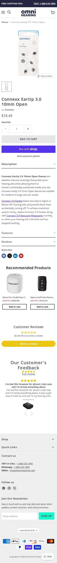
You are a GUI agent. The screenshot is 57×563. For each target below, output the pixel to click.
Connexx (9, 109)
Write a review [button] (28, 343)
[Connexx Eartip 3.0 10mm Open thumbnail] (6, 87)
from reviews (28, 374)
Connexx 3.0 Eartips (12, 200)
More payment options (28, 156)
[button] (28, 164)
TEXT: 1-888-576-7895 (44, 3)
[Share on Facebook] (4, 256)
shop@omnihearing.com (22, 470)
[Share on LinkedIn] (15, 256)
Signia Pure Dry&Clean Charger (16, 297)
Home (5, 22)
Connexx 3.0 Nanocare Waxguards (25, 215)
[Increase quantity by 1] (28, 129)
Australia (27, 530)
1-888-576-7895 (25, 463)
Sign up (46, 516)
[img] (28, 371)
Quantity (6, 122)
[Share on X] (9, 256)
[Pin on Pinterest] (21, 256)
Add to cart (14, 307)
